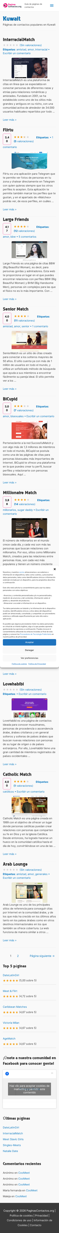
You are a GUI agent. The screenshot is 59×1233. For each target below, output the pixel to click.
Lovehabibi (13, 684)
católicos (8, 791)
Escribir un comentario (17, 53)
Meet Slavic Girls (13, 1139)
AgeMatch (9, 1038)
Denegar (29, 650)
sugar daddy (25, 509)
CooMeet (24, 1172)
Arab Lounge (15, 864)
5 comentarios (27, 236)
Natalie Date (10, 1151)
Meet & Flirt (10, 991)
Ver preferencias (29, 658)
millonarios (9, 509)
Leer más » (9, 119)
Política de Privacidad (37, 664)
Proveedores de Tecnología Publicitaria (35, 634)
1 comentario (40, 326)
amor (31, 49)
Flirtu (8, 129)
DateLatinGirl (11, 975)
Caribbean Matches (15, 1006)
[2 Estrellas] (7, 45)
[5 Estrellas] (16, 45)
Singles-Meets (12, 1145)
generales (41, 874)
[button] (54, 569)
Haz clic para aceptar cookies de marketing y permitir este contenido (29, 1089)
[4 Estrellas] (13, 45)
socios (21, 572)
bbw (13, 236)
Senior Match (15, 309)
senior (25, 326)
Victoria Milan (11, 1022)
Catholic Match (17, 774)
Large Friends (16, 219)
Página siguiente (42, 956)
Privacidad (41, 1215)
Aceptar (29, 642)
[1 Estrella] (4, 45)
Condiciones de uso (19, 1220)
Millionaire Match (20, 492)
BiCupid (10, 399)
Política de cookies (19, 664)
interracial (41, 49)
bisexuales (17, 416)
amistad (21, 49)
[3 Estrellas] (10, 45)
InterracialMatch (19, 39)
